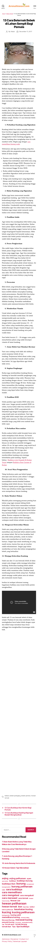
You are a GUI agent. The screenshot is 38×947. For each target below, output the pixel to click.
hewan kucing (5, 901)
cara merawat (9, 898)
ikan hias (26, 907)
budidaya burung (25, 881)
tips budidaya (22, 926)
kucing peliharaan (23, 912)
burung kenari (30, 884)
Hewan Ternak (9, 13)
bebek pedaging (15, 796)
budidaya (12, 881)
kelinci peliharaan (7, 909)
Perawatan (18, 922)
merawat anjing (25, 917)
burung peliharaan (21, 886)
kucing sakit (16, 915)
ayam (29, 878)
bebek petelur (25, 796)
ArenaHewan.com (14, 935)
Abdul (13, 31)
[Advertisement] (19, 712)
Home (3, 13)
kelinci (32, 907)
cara (3, 890)
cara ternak (23, 898)
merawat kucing (23, 919)
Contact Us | (24, 939)
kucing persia (6, 915)
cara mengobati (27, 895)
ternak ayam (9, 924)
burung (21, 883)
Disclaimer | (15, 939)
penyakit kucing (8, 922)
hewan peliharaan (14, 903)
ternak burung (21, 924)
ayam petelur (5, 881)
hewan (31, 898)
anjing (5, 878)
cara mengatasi (10, 895)
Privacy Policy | (7, 941)
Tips (14, 927)
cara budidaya (14, 889)
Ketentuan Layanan (20, 941)
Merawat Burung (8, 920)
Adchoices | (6, 939)
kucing (6, 912)
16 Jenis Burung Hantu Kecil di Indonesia (18, 863)
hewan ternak (9, 906)
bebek (7, 796)
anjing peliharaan (17, 878)
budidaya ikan (8, 884)
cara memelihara (12, 892)
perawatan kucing (27, 922)
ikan (20, 906)
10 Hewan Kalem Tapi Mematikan (15, 868)
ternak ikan (6, 927)
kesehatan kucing (23, 909)
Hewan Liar (15, 900)
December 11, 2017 (25, 31)
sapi (3, 924)
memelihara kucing (11, 917)
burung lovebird (6, 887)
